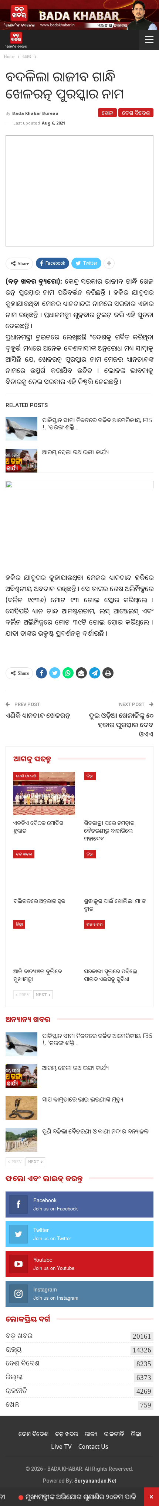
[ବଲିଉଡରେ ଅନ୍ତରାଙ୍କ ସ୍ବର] (44, 871)
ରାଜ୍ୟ (14, 1349)
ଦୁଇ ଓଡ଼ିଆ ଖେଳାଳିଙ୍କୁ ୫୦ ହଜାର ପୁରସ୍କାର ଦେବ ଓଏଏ (121, 724)
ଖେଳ (107, 112)
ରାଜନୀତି (16, 1390)
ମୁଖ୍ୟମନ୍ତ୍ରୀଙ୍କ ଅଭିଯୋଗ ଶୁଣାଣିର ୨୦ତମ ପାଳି (67, 1496)
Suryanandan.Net (95, 1481)
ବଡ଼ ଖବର (24, 854)
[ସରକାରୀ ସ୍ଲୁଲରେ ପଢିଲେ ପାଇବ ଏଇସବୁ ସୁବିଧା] (115, 942)
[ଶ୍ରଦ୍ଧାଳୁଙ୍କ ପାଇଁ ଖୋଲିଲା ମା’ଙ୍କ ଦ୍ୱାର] (115, 871)
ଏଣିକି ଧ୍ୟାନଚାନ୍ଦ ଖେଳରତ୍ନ (38, 715)
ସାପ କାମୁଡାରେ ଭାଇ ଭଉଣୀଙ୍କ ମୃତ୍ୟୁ (82, 1099)
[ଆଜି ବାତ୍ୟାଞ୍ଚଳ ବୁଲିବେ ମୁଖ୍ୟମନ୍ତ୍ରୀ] (44, 942)
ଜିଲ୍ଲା (90, 775)
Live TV (61, 1446)
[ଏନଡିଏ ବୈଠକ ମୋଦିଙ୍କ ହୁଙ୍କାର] (44, 793)
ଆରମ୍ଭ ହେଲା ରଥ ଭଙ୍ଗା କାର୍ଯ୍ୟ (75, 452)
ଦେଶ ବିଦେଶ (136, 112)
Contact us (93, 1446)
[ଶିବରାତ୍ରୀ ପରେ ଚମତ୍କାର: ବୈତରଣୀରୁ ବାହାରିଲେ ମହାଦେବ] (115, 793)
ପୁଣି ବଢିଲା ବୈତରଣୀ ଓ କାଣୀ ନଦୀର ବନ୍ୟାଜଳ (95, 1131)
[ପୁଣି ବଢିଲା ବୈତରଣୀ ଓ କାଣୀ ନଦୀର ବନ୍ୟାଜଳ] (21, 1140)
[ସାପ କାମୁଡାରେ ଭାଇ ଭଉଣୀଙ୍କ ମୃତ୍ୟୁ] (21, 1108)
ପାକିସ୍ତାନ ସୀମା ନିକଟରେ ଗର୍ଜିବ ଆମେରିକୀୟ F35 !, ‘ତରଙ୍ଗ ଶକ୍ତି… (97, 423)
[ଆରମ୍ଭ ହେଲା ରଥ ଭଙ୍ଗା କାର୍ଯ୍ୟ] (21, 461)
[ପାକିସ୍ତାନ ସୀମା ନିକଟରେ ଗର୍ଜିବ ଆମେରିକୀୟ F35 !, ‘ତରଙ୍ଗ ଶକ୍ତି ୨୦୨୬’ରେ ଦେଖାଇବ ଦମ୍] (21, 429)
